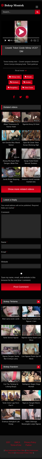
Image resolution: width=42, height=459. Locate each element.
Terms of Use (15, 445)
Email (4, 252)
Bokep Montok (14, 5)
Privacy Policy (30, 442)
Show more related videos (21, 189)
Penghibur (14, 87)
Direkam (15, 82)
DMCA (17, 442)
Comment (5, 212)
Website (4, 262)
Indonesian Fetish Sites (24, 453)
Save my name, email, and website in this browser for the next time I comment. (18, 278)
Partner (29, 445)
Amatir (29, 77)
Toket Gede (28, 87)
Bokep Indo (16, 77)
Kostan (28, 82)
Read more (20, 70)
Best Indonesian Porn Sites (15, 450)
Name (4, 242)
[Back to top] (34, 452)
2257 (8, 442)
